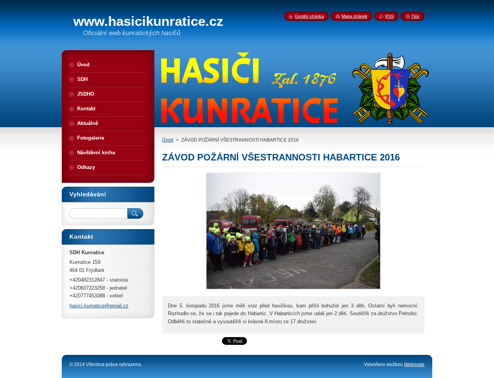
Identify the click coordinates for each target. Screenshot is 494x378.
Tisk (415, 16)
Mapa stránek (354, 16)
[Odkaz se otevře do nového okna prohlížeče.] (293, 289)
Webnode (414, 364)
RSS (389, 16)
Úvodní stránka (309, 16)
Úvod (167, 140)
